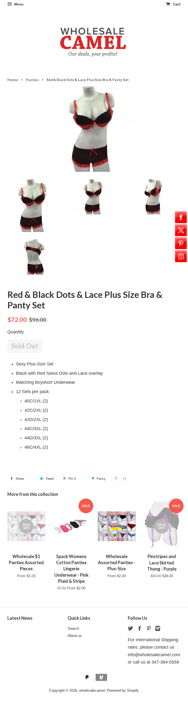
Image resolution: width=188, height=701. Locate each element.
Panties (32, 80)
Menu (18, 4)
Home (12, 80)
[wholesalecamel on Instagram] (157, 629)
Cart (176, 4)
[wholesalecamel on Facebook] (139, 629)
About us (75, 635)
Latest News (20, 618)
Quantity (15, 331)
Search (73, 628)
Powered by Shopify (123, 690)
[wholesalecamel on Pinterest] (148, 629)
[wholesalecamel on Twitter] (130, 629)
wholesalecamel (92, 690)
